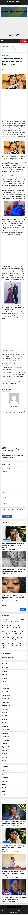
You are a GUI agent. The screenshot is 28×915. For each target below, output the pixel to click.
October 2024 (5, 743)
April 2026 (4, 681)
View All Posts (19, 412)
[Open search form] (17, 41)
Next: (12, 455)
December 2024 (6, 736)
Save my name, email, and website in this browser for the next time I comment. (13, 511)
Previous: (13, 449)
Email (4, 498)
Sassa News (4, 788)
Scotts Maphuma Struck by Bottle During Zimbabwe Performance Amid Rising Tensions (13, 545)
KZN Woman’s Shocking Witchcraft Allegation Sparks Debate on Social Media (12, 639)
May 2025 (4, 719)
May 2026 (4, 678)
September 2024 (6, 747)
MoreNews (23, 911)
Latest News (14, 34)
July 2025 (4, 712)
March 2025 (5, 726)
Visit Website (8, 412)
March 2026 (5, 685)
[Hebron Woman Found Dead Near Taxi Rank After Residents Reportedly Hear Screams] (14, 812)
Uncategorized (5, 795)
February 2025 (5, 730)
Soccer (3, 791)
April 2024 (4, 761)
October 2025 (5, 702)
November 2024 (6, 740)
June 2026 (4, 674)
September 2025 (6, 705)
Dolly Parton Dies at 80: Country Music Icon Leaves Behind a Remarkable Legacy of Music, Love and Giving (13, 571)
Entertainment (6, 55)
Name (4, 492)
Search (4, 605)
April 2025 (4, 723)
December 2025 (6, 695)
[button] (2, 41)
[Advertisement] (14, 24)
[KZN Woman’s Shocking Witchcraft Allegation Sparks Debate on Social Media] (14, 887)
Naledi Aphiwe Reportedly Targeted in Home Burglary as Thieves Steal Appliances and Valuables (13, 597)
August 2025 (5, 709)
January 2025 (5, 733)
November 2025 (6, 699)
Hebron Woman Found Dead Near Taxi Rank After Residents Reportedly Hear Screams (13, 621)
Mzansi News (5, 781)
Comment (5, 471)
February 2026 (5, 688)
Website (4, 503)
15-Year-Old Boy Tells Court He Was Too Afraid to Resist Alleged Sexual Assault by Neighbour (13, 633)
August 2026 (5, 668)
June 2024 (4, 757)
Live (25, 41)
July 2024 (4, 754)
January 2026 (5, 692)
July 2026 (4, 671)
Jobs (3, 774)
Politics (4, 784)
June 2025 (4, 716)
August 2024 (5, 750)
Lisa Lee (5, 68)
